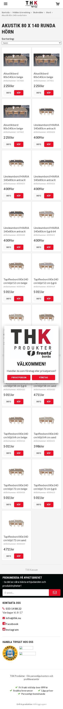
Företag (43, 377)
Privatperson (18, 377)
